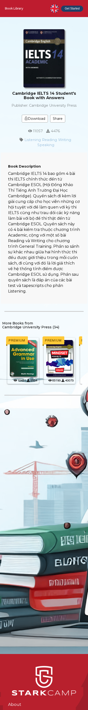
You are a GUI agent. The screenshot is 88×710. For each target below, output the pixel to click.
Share (58, 118)
